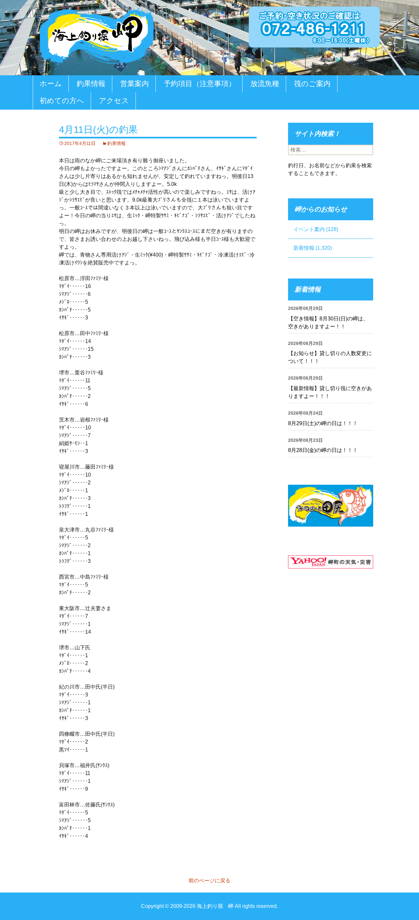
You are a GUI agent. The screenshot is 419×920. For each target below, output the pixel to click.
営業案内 (134, 84)
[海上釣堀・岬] (96, 35)
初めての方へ (62, 101)
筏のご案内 (312, 84)
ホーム (51, 84)
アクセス (114, 101)
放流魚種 (264, 84)
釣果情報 (91, 84)
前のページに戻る (209, 880)
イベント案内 (309, 229)
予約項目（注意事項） (200, 84)
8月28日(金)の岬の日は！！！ (323, 450)
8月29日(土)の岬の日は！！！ (323, 423)
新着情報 (303, 248)
